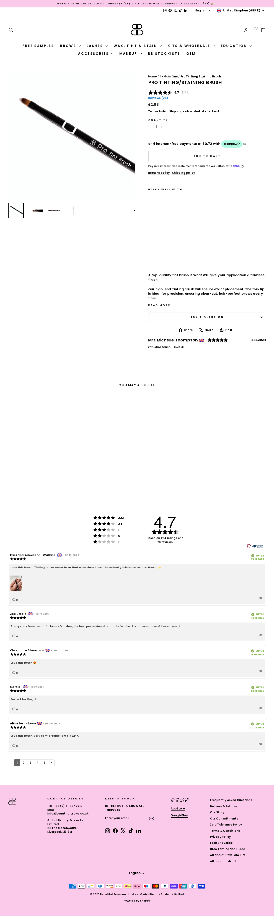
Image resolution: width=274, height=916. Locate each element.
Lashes (96, 45)
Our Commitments (224, 819)
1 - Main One (169, 76)
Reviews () (158, 98)
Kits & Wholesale (190, 45)
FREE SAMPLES (38, 45)
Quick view (168, 259)
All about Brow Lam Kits (228, 855)
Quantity (158, 120)
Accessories (94, 53)
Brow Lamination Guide (227, 849)
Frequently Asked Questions (231, 800)
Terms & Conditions (225, 831)
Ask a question (207, 317)
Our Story (217, 812)
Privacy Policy (220, 837)
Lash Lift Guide (221, 843)
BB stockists (164, 53)
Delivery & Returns (223, 806)
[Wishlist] (255, 28)
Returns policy (159, 173)
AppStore (178, 808)
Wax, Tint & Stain (136, 45)
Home (152, 76)
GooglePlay (179, 815)
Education (235, 45)
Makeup (129, 53)
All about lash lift (223, 861)
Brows (68, 45)
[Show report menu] (260, 599)
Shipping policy (183, 173)
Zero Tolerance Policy (226, 825)
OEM (191, 53)
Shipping (176, 111)
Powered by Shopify (137, 900)
